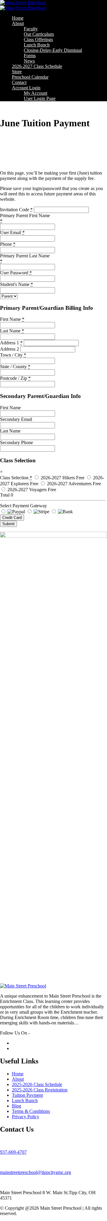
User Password (16, 272)
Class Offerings (38, 39)
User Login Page (40, 98)
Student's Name (16, 284)
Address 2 (9, 348)
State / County (15, 366)
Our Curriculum (39, 34)
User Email (12, 232)
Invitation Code (16, 209)
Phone (7, 244)
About (18, 23)
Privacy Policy (25, 1116)
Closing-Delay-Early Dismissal (53, 50)
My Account (35, 93)
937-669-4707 (13, 1152)
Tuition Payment (27, 1095)
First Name (12, 319)
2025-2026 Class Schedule (37, 1084)
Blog (16, 1105)
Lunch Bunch (37, 44)
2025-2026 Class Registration (39, 1089)
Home (17, 18)
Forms (30, 55)
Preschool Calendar (30, 77)
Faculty (31, 28)
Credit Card (12, 517)
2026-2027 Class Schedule (37, 66)
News (29, 60)
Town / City (13, 354)
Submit (8, 524)
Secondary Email (16, 419)
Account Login (26, 87)
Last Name (12, 330)
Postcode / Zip (15, 378)
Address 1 (11, 342)
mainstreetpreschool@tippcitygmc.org (35, 1172)
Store (17, 71)
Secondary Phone (16, 442)
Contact (19, 82)
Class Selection (16, 477)
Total (5, 494)
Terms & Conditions (31, 1111)
